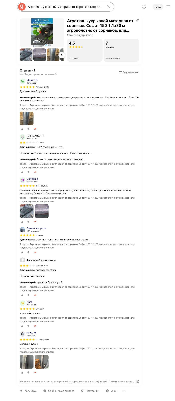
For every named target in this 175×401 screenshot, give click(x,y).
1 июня (39, 235)
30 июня (40, 309)
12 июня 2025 (42, 87)
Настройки (92, 390)
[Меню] (168, 6)
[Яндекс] (22, 7)
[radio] (22, 129)
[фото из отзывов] (26, 119)
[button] (26, 54)
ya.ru (113, 390)
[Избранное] (144, 7)
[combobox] (65, 6)
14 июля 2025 (42, 339)
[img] (27, 87)
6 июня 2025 (42, 186)
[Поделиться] (137, 19)
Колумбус (31, 390)
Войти (158, 7)
